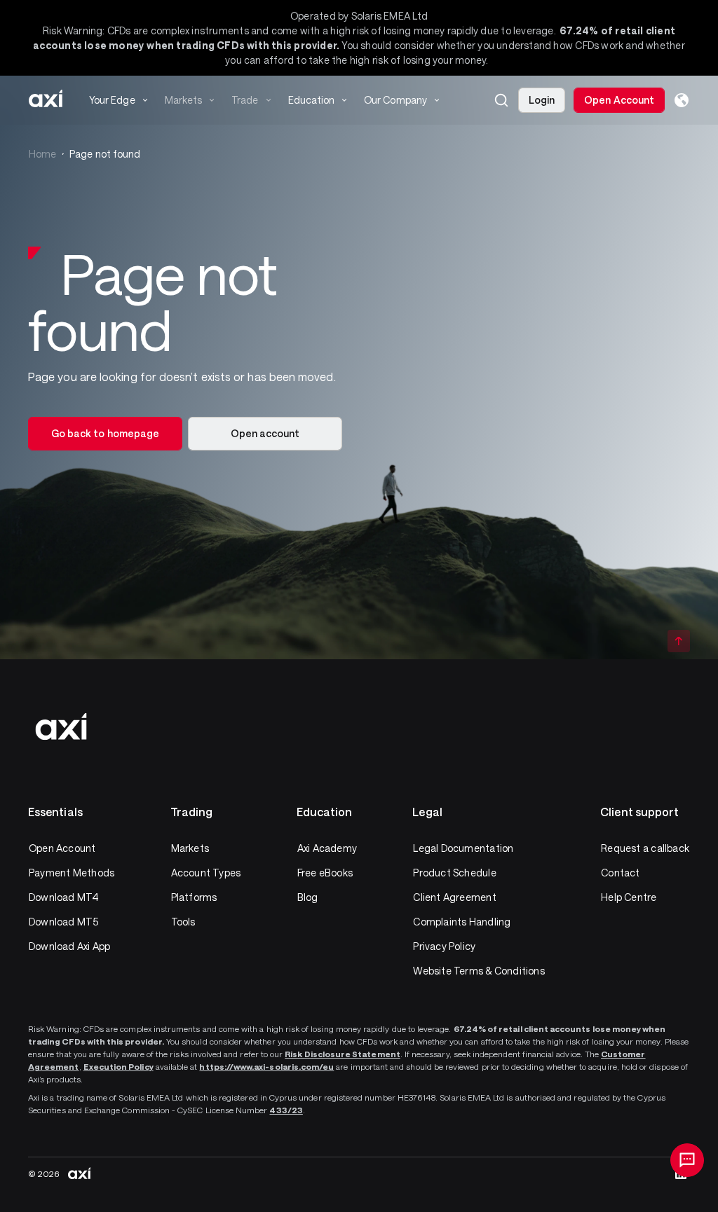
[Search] (501, 100)
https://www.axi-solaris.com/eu (266, 1066)
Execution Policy (118, 1066)
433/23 (285, 1110)
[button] (501, 100)
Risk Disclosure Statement (342, 1054)
